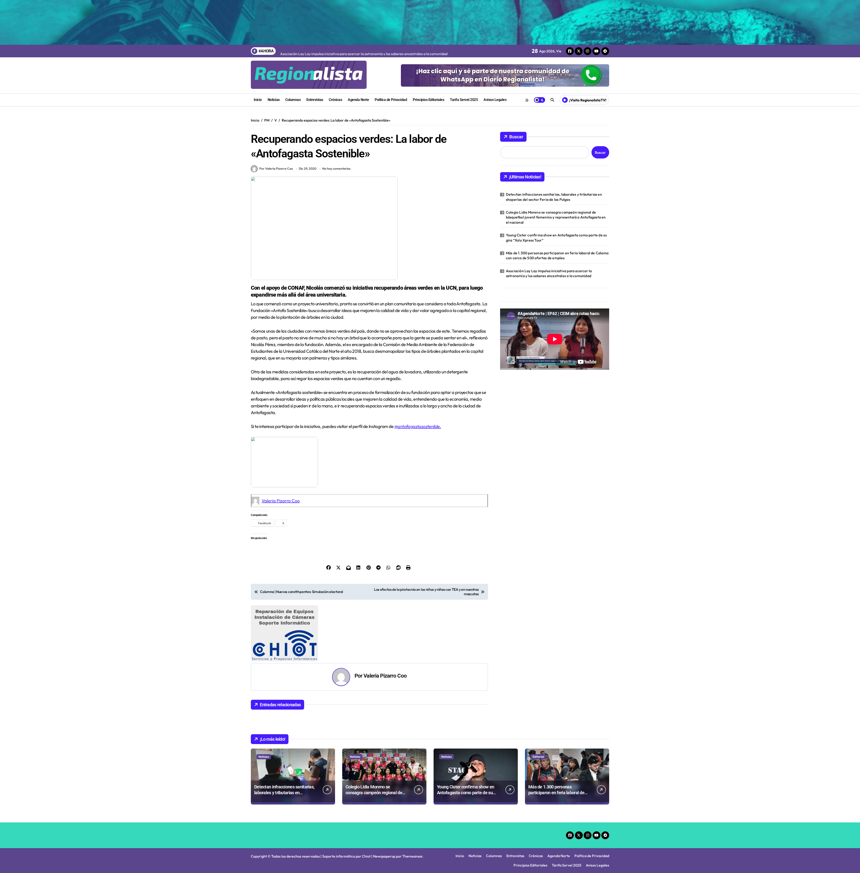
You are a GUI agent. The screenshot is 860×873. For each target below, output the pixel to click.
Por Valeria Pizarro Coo (276, 169)
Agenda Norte (358, 100)
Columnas (293, 100)
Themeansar (412, 800)
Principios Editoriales (428, 100)
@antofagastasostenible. (417, 426)
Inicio (258, 100)
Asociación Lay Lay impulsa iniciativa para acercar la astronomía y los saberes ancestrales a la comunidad (549, 273)
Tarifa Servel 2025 (464, 100)
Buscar (516, 136)
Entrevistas (314, 100)
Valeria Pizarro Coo (281, 500)
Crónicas (335, 100)
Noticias (274, 100)
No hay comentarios (336, 169)
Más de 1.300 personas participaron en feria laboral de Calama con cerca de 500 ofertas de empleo (557, 255)
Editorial (538, 700)
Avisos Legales (495, 100)
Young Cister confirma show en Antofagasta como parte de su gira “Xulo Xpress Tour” (556, 237)
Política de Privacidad (391, 100)
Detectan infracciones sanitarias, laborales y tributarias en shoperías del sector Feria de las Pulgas (554, 196)
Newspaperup (384, 800)
